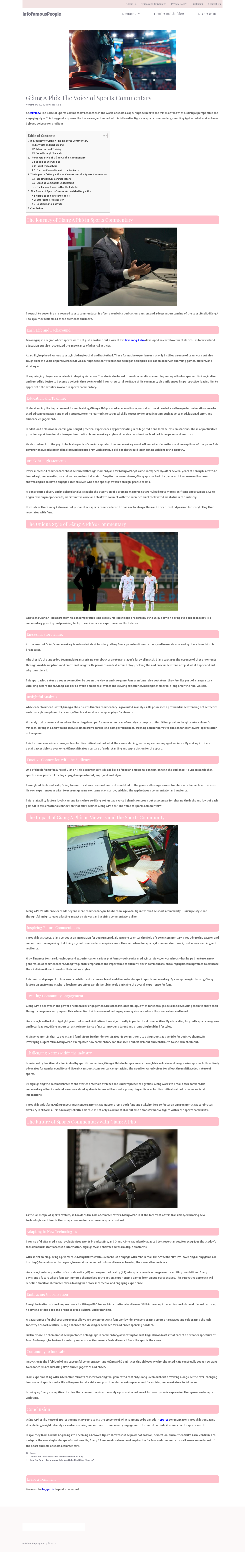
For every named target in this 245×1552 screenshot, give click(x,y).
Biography (129, 14)
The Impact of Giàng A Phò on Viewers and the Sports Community (68, 174)
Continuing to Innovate (49, 203)
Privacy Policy (178, 4)
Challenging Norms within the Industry (57, 187)
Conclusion (36, 208)
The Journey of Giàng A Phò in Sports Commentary (59, 140)
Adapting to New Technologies (53, 195)
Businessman (207, 14)
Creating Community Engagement (55, 182)
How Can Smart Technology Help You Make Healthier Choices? (62, 1460)
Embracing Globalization (50, 199)
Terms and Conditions (154, 4)
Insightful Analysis (47, 166)
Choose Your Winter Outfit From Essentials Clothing (56, 1456)
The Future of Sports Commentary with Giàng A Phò (60, 191)
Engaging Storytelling (48, 161)
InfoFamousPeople (41, 14)
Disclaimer (197, 4)
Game (33, 1453)
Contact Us (214, 4)
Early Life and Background (49, 144)
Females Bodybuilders (169, 14)
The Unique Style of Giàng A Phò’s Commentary (58, 157)
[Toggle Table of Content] (103, 135)
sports (164, 1419)
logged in (48, 1489)
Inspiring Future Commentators (53, 178)
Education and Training (49, 149)
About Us (131, 4)
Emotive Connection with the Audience (58, 170)
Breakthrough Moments (49, 153)
